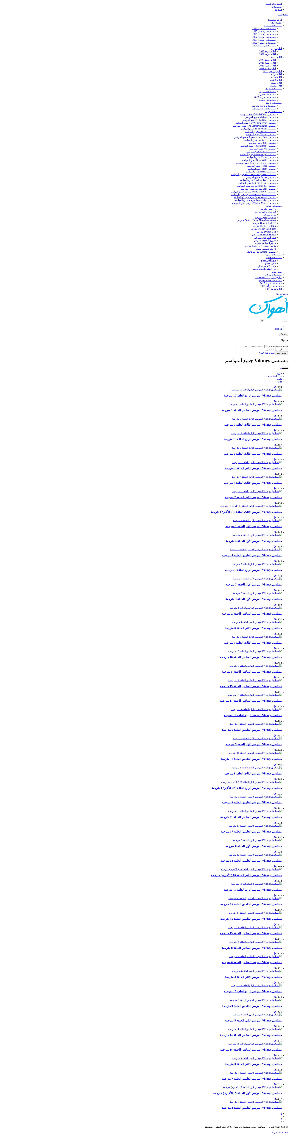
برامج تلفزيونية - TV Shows (268, 277)
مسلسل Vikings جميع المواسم (260, 117)
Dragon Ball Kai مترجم (264, 226)
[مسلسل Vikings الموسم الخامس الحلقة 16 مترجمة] (255, 898)
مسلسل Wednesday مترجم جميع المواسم (255, 200)
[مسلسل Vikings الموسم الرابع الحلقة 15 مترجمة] (256, 985)
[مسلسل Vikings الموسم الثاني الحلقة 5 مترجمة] (257, 1014)
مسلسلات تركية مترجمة (264, 105)
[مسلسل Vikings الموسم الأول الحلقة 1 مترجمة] (257, 520)
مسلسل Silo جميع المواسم (262, 143)
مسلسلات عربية (267, 91)
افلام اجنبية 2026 (267, 60)
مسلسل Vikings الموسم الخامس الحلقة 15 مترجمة (251, 918)
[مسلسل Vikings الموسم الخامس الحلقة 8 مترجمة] (256, 796)
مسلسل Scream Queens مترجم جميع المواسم (253, 194)
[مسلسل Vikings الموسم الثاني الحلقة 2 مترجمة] (257, 491)
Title (280, 381)
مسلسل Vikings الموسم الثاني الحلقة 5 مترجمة (253, 1020)
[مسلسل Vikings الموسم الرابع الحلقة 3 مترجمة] (257, 564)
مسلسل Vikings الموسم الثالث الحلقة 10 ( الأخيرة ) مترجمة (246, 511)
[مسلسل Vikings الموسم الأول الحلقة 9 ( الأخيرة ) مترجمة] (252, 1087)
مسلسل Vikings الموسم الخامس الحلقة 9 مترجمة (252, 1006)
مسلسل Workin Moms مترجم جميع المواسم (254, 203)
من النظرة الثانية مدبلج (264, 269)
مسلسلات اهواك (274, 88)
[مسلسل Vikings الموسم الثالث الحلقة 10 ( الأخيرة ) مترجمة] (251, 506)
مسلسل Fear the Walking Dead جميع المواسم (253, 174)
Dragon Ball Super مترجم (263, 229)
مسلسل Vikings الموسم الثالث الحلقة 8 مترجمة (253, 642)
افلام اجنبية (276, 57)
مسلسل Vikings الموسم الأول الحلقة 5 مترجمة (253, 744)
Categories (283, 14)
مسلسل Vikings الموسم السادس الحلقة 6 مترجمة (252, 962)
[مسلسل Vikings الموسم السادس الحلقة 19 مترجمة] (255, 680)
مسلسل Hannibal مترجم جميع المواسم (256, 186)
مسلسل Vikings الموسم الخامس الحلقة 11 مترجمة (251, 758)
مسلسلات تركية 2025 (271, 286)
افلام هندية (276, 77)
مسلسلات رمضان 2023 (264, 40)
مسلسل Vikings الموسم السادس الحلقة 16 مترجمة (251, 657)
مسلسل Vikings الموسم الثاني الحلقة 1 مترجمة (253, 468)
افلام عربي (276, 48)
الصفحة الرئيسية (273, 4)
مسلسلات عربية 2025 (271, 283)
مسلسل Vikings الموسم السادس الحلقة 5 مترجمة (252, 671)
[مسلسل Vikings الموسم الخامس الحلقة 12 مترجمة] (255, 854)
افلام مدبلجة (276, 85)
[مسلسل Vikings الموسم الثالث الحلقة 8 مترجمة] (257, 637)
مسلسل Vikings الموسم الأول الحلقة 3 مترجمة (253, 599)
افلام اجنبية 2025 (267, 62)
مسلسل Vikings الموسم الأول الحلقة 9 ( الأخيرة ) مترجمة (247, 1093)
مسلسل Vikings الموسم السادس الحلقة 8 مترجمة (252, 947)
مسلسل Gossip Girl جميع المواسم (259, 160)
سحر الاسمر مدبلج (267, 266)
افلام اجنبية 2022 (267, 65)
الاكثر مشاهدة (275, 20)
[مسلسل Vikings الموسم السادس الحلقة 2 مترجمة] (255, 607)
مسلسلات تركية (274, 103)
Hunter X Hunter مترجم (264, 234)
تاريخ (279, 373)
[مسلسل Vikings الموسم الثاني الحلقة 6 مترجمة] (257, 622)
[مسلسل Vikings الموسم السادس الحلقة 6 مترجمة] (255, 956)
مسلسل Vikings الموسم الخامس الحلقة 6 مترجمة (252, 729)
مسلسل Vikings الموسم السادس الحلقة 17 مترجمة (251, 700)
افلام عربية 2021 (267, 54)
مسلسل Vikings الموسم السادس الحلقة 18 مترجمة (251, 1049)
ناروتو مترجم (269, 214)
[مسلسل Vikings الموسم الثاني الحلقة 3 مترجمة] (257, 1058)
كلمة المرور (282, 349)
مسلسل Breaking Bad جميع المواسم (257, 180)
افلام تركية (276, 74)
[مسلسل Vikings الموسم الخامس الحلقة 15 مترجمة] (255, 913)
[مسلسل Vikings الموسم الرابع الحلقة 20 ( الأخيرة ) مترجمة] (251, 782)
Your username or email (276, 346)
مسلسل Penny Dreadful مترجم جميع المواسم (253, 191)
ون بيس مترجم (268, 209)
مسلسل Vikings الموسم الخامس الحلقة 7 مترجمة (252, 1078)
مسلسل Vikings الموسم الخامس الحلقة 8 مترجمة (252, 802)
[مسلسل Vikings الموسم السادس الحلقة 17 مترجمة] (255, 695)
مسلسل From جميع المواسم (262, 168)
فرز (280, 368)
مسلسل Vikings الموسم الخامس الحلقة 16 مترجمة (251, 904)
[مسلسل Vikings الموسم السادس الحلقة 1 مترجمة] (255, 404)
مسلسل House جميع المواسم (261, 157)
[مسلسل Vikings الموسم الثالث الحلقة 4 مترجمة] (257, 477)
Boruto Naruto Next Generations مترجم (256, 220)
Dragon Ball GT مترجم (264, 223)
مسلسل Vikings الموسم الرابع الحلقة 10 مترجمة (253, 395)
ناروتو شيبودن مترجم (265, 217)
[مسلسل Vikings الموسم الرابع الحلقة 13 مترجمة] (256, 433)
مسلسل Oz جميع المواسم (263, 148)
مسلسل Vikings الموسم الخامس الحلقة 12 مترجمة (251, 860)
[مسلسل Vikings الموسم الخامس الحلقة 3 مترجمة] (256, 1102)
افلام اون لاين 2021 (272, 71)
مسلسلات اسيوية (273, 254)
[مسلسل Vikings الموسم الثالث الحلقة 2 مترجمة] (257, 448)
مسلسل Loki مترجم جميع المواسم (258, 188)
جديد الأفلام (276, 22)
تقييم (279, 379)
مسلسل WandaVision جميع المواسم (258, 114)
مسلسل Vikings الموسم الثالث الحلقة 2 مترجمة (253, 453)
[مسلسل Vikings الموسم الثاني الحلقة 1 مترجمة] (257, 462)
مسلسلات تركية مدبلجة (264, 108)
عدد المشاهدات (274, 376)
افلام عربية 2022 (267, 51)
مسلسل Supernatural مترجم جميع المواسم (254, 197)
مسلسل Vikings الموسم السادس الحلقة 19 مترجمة (251, 686)
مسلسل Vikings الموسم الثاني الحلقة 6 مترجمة (253, 628)
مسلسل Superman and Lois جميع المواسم (255, 137)
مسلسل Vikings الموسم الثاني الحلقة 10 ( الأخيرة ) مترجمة (246, 875)
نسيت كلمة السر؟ (266, 353)
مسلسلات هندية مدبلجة (270, 280)
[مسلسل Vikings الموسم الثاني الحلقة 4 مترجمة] (257, 971)
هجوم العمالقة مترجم (265, 243)
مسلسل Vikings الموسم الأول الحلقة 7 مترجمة (253, 584)
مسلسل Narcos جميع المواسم (261, 151)
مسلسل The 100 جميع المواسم (260, 131)
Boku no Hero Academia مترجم (260, 246)
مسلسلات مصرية (267, 94)
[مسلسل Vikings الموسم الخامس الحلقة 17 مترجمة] (255, 825)
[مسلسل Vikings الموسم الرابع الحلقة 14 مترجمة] (256, 709)
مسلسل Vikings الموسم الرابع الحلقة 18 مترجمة (253, 889)
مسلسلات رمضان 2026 (264, 28)
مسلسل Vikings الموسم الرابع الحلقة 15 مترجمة (253, 991)
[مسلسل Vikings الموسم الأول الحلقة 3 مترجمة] (257, 593)
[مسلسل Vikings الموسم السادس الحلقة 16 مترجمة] (255, 651)
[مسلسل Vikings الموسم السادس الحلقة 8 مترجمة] (255, 942)
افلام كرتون (276, 80)
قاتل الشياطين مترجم (265, 237)
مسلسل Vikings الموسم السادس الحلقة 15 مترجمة (251, 933)
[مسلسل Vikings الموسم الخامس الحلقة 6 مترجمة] (256, 724)
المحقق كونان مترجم (265, 211)
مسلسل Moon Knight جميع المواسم (258, 154)
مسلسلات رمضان (273, 25)
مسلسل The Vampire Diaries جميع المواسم (254, 125)
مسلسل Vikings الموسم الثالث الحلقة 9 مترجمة (253, 424)
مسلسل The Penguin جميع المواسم (258, 128)
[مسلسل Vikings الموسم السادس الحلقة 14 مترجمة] (255, 1029)
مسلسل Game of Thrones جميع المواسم (256, 163)
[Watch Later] (275, 386)
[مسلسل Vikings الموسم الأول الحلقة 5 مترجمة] (257, 738)
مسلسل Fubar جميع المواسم (261, 166)
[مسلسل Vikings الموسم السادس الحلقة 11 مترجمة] (255, 811)
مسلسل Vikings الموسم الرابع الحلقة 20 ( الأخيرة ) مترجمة (246, 788)
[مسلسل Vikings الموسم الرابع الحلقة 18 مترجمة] (256, 884)
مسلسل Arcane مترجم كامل (261, 251)
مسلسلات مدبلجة (273, 274)
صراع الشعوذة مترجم (265, 240)
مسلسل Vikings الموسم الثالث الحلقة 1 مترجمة (253, 773)
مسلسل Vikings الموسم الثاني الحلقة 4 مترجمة (253, 977)
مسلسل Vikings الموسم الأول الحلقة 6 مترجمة (253, 846)
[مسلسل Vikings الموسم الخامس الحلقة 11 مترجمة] (255, 753)
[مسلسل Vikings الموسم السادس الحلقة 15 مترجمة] (255, 927)
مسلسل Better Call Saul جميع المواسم (257, 183)
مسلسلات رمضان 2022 (264, 42)
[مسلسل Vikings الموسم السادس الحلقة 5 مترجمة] (255, 666)
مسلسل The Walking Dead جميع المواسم (255, 123)
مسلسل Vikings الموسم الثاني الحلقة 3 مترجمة (253, 1064)
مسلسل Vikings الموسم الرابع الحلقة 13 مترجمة (253, 439)
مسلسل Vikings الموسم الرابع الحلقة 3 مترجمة (253, 569)
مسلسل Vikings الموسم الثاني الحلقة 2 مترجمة (253, 497)
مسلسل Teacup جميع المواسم (261, 134)
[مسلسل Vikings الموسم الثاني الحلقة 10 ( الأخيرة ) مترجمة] (251, 869)
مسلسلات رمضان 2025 (264, 31)
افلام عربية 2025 (273, 289)
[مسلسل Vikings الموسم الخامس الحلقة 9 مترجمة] (256, 1000)
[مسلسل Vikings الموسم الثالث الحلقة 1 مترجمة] (257, 767)
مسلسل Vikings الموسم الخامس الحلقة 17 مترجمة (251, 831)
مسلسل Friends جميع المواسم (261, 171)
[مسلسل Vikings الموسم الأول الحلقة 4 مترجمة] (257, 535)
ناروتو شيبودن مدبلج (266, 249)
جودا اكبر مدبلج (268, 260)
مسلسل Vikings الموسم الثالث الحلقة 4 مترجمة (253, 482)
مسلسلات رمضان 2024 (264, 37)
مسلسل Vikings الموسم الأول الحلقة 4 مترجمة (253, 541)
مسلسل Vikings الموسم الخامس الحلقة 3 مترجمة (252, 1107)
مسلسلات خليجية (267, 100)
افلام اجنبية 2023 (267, 68)
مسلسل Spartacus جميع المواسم (260, 140)
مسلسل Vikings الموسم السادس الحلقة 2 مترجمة (252, 613)
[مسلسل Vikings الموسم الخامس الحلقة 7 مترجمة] (256, 1072)
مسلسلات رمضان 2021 (264, 45)
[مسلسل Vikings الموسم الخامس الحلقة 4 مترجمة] (256, 549)
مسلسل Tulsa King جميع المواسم (259, 120)
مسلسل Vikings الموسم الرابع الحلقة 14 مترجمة (253, 715)
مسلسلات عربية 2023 (265, 97)
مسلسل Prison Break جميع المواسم (258, 146)
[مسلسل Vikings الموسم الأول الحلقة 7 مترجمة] (257, 578)
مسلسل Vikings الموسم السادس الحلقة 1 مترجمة (252, 410)
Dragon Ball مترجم (266, 231)
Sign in (278, 9)
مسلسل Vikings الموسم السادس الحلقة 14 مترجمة (251, 1035)
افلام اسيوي (276, 83)
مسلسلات (277, 6)
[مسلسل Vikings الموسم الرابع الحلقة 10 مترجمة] (256, 389)
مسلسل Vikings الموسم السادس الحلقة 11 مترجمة (251, 817)
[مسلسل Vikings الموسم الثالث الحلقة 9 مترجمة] (257, 418)
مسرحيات (277, 272)
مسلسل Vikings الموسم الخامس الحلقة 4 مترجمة (252, 555)
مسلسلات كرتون (273, 206)
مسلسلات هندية (274, 257)
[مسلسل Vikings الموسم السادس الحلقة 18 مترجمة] (255, 1043)
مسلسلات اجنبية (273, 111)
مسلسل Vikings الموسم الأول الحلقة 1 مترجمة (253, 526)
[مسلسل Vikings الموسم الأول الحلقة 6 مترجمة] (257, 840)
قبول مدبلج (270, 263)
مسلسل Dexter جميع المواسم (261, 177)
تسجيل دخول (281, 353)
